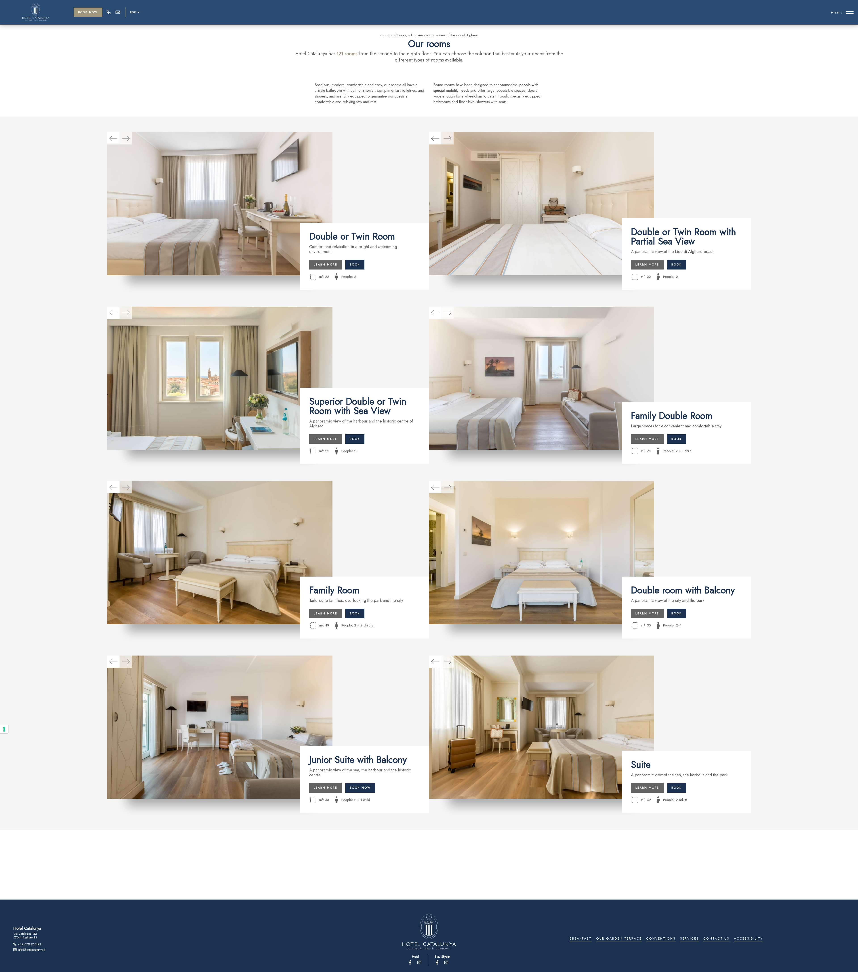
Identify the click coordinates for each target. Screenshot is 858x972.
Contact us (716, 939)
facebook (410, 962)
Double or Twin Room (352, 236)
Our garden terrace (619, 939)
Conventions (661, 939)
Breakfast (581, 939)
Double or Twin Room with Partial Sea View (683, 236)
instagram (419, 962)
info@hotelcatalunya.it (118, 12)
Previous (113, 138)
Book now (360, 788)
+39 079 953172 (109, 12)
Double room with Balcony (683, 590)
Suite (641, 764)
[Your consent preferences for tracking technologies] (4, 729)
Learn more (325, 265)
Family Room (334, 590)
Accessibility (748, 939)
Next (126, 138)
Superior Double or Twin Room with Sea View (357, 406)
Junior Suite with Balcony (358, 759)
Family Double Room (672, 415)
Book (355, 265)
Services (689, 939)
